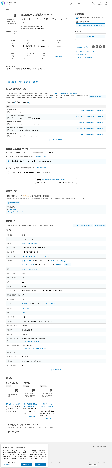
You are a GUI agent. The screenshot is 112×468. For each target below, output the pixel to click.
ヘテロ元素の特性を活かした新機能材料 (30, 405)
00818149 (58, 264)
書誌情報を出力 (82, 54)
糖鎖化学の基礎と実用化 (30, 243)
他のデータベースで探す (85, 58)
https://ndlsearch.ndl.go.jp (31, 341)
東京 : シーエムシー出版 (29, 269)
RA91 (23, 313)
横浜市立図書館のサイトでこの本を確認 (92, 135)
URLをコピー (86, 47)
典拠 (62, 261)
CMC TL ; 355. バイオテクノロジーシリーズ (35, 256)
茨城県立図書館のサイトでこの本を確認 (92, 111)
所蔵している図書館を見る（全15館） (91, 25)
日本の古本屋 (12, 209)
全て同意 (40, 464)
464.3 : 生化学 (26, 308)
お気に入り (79, 47)
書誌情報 (27, 82)
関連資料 (35, 82)
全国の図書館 (12, 82)
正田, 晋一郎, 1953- (28, 264)
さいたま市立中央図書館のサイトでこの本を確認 (89, 116)
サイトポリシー (59, 462)
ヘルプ (100, 5)
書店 (20, 82)
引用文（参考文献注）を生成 (86, 51)
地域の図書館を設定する (97, 96)
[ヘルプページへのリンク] (14, 32)
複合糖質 (25, 304)
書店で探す (90, 36)
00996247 (54, 261)
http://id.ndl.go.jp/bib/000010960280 (34, 348)
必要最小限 (26, 464)
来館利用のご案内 (41, 156)
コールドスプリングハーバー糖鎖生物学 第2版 (47, 406)
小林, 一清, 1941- (27, 261)
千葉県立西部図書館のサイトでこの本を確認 (90, 123)
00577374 (43, 304)
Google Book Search (15, 212)
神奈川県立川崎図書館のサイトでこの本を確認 (90, 129)
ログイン (107, 5)
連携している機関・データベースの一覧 (66, 93)
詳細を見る (58, 56)
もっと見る (32, 416)
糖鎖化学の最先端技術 (13, 404)
